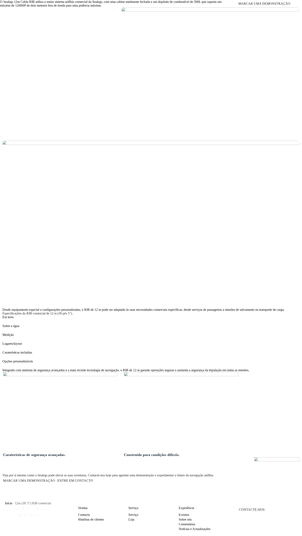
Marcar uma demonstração (29, 480)
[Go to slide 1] (5, 134)
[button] (151, 317)
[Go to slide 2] (10, 135)
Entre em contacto (75, 480)
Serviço (133, 514)
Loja (131, 519)
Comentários (187, 524)
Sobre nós (185, 519)
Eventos (184, 514)
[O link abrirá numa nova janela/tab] (254, 534)
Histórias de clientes (91, 519)
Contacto (84, 514)
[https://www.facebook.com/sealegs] (265, 534)
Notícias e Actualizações (194, 529)
